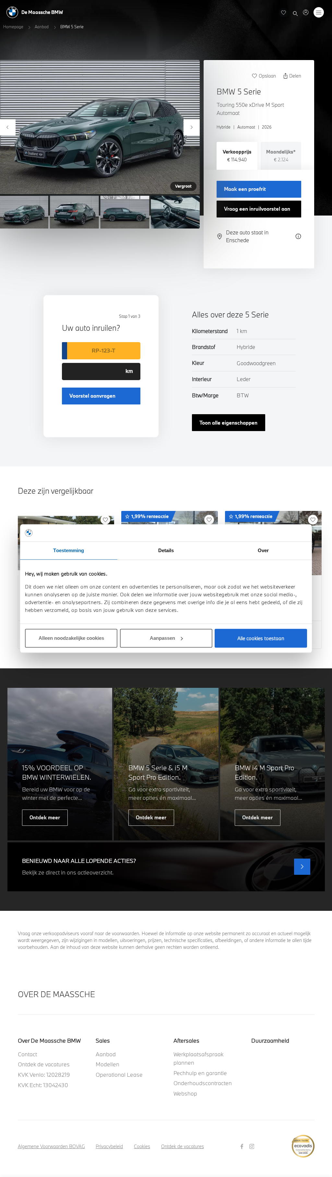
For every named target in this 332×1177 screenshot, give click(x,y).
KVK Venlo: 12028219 (44, 1074)
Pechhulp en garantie (200, 1073)
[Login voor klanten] (306, 12)
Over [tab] (263, 550)
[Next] (192, 127)
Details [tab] (166, 550)
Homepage (13, 26)
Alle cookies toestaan (260, 638)
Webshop (185, 1093)
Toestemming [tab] (68, 550)
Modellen (107, 1064)
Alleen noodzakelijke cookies (71, 638)
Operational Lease (119, 1074)
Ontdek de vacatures (44, 1064)
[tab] (237, 156)
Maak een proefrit (245, 189)
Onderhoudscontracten (202, 1083)
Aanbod (42, 26)
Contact (27, 1054)
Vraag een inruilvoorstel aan (257, 208)
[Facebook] (242, 1146)
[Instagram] (252, 1146)
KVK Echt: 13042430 (43, 1085)
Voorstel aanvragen (92, 395)
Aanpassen (162, 638)
